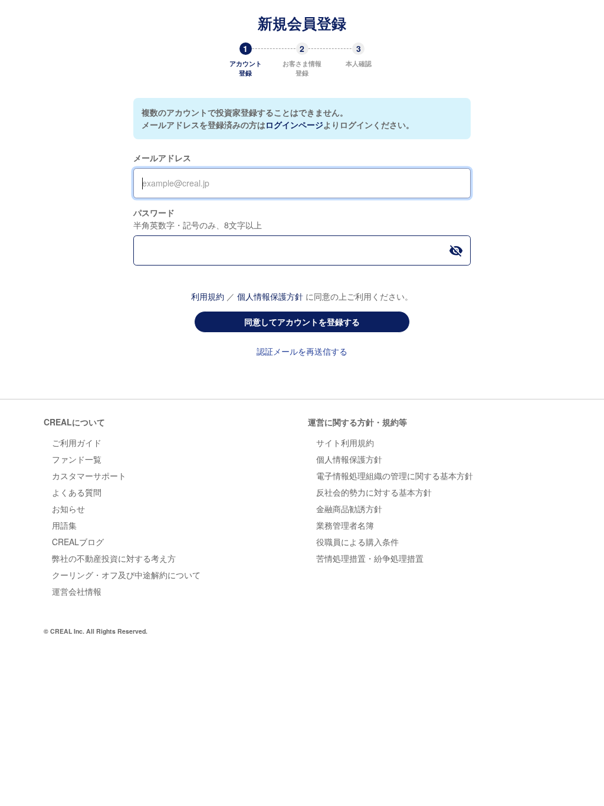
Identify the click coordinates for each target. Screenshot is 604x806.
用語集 (64, 525)
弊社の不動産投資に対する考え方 (114, 558)
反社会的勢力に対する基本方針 (374, 492)
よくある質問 (76, 492)
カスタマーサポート (89, 475)
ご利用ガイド (76, 442)
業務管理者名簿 (345, 525)
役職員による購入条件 (357, 542)
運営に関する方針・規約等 (357, 422)
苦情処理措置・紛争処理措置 (370, 558)
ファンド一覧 (76, 459)
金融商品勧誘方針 (349, 509)
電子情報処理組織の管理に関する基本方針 (394, 475)
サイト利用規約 (345, 442)
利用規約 (207, 296)
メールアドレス (162, 157)
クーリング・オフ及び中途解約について (126, 575)
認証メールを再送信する (302, 351)
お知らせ (68, 509)
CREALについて (74, 422)
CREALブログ (78, 542)
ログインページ (294, 124)
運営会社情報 (76, 591)
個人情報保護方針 (270, 296)
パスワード (154, 212)
